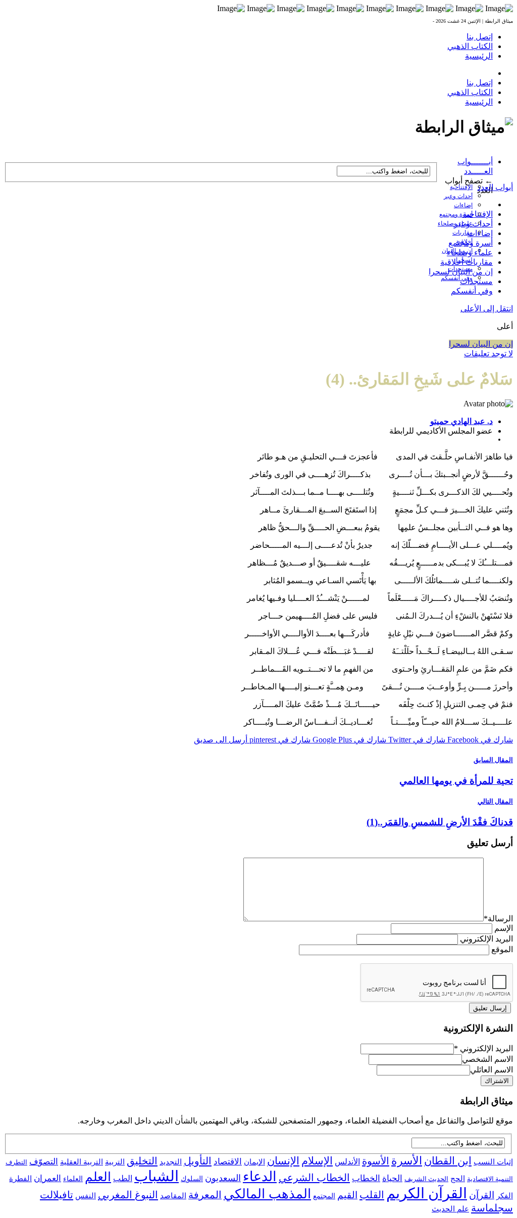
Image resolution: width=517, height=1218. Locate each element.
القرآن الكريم (426, 1193)
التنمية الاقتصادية (490, 1179)
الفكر (504, 1196)
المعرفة (205, 1194)
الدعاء (260, 1176)
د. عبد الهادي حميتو (461, 421)
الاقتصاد (228, 1161)
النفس (85, 1195)
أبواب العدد (495, 187)
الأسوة (375, 1160)
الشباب (156, 1176)
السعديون (223, 1178)
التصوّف (43, 1161)
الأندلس (347, 1161)
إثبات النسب (493, 1161)
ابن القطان (448, 1161)
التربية (115, 1162)
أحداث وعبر (458, 196)
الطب (122, 1178)
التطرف (16, 1162)
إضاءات (463, 205)
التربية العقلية (81, 1161)
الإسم (503, 928)
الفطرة (20, 1179)
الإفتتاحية (461, 187)
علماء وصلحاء (470, 252)
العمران (47, 1178)
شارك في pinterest (279, 739)
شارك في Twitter (415, 739)
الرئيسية (479, 56)
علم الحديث (450, 1209)
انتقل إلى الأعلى (486, 308)
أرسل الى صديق (220, 739)
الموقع (502, 949)
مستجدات (476, 281)
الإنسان (283, 1161)
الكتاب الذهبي (470, 46)
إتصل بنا (480, 36)
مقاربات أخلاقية (466, 262)
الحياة (392, 1178)
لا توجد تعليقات (488, 353)
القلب (371, 1194)
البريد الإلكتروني (486, 938)
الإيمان (254, 1162)
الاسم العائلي (491, 1069)
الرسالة (498, 918)
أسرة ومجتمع (456, 214)
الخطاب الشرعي (314, 1177)
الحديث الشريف (426, 1179)
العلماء (73, 1179)
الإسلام (317, 1161)
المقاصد (173, 1196)
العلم (98, 1177)
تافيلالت (56, 1194)
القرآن (481, 1195)
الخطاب (366, 1178)
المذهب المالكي (267, 1194)
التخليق (142, 1160)
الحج (457, 1178)
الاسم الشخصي (487, 1059)
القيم (347, 1195)
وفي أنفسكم (457, 278)
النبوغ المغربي (128, 1194)
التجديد (171, 1161)
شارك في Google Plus (348, 739)
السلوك (192, 1179)
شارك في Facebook (479, 739)
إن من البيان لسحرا (461, 271)
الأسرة (406, 1161)
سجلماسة (492, 1207)
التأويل (198, 1160)
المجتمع (324, 1196)
